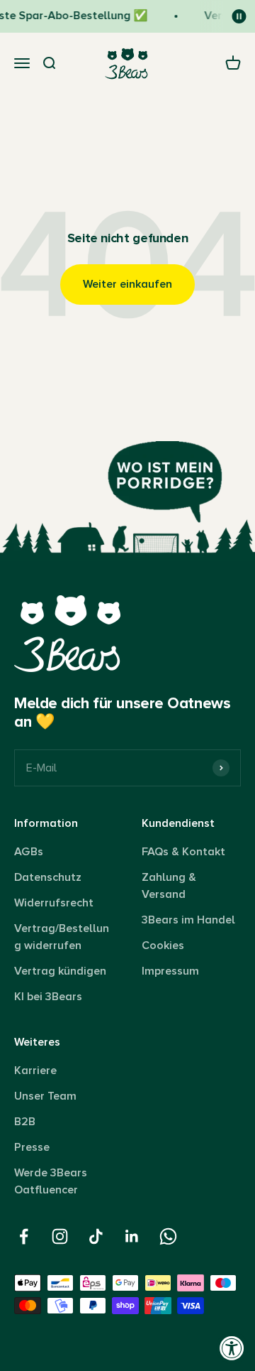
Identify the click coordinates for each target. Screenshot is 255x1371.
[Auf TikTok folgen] (96, 1236)
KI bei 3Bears (48, 997)
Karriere (35, 1070)
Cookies (163, 945)
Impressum (170, 971)
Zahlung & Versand (169, 885)
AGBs (28, 852)
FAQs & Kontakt (183, 852)
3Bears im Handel (188, 920)
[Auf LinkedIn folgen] (132, 1236)
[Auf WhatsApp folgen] (168, 1236)
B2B (24, 1122)
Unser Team (45, 1096)
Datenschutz (47, 877)
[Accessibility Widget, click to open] (232, 1348)
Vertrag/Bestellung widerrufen (61, 937)
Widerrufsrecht (54, 903)
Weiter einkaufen (127, 284)
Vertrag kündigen (60, 971)
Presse (32, 1147)
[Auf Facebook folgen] (23, 1236)
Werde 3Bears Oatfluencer (50, 1181)
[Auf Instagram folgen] (59, 1236)
